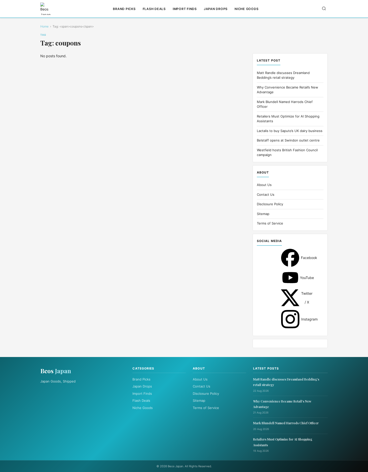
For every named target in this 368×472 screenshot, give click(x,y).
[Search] (324, 8)
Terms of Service (270, 223)
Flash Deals (154, 9)
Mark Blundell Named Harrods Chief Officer (286, 423)
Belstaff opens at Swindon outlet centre (288, 140)
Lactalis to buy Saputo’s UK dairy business (289, 131)
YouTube (290, 278)
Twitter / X (290, 297)
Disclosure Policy (270, 204)
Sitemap (263, 214)
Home (44, 26)
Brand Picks (124, 9)
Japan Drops (216, 9)
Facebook (290, 258)
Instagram (290, 319)
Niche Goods (246, 9)
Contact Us (265, 194)
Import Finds (185, 9)
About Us (264, 185)
